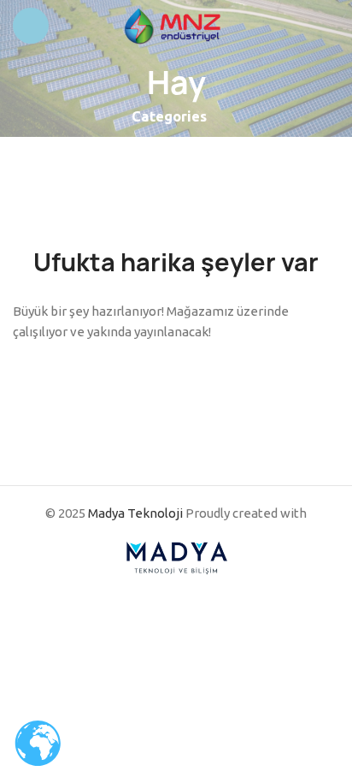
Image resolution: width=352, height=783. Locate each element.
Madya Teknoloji (135, 513)
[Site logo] (175, 24)
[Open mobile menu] (30, 26)
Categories (169, 117)
